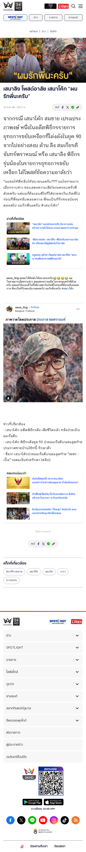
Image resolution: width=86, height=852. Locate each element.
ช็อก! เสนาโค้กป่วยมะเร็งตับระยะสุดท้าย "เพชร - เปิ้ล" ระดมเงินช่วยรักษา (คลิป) (41, 457)
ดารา (63, 571)
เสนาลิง (49, 571)
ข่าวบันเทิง (11, 580)
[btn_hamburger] (80, 6)
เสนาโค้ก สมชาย (14, 571)
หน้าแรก (34, 31)
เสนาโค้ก (34, 571)
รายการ (53, 17)
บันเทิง (53, 31)
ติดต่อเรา (59, 846)
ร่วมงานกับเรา (39, 846)
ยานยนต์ (73, 17)
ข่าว (36, 17)
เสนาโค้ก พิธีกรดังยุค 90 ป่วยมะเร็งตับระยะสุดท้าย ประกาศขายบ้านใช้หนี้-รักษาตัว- (42, 448)
